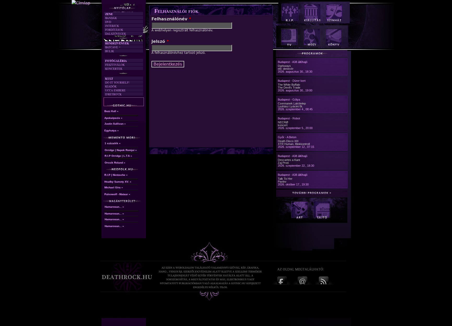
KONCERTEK (113, 69)
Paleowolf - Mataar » (117, 194)
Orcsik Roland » (115, 162)
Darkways (284, 65)
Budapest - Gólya (289, 99)
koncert (282, 125)
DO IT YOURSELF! (117, 82)
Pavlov (282, 181)
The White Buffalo (289, 84)
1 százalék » (113, 143)
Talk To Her (285, 178)
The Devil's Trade (289, 87)
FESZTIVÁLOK (115, 65)
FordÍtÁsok (114, 30)
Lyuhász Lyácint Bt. (290, 106)
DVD (108, 22)
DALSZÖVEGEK (115, 34)
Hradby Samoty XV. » (117, 181)
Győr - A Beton (287, 137)
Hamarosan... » (114, 206)
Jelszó (160, 41)
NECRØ (283, 122)
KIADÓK (111, 86)
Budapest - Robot (289, 118)
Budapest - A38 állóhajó (292, 61)
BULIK (109, 51)
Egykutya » (111, 130)
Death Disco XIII (288, 141)
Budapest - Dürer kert (292, 80)
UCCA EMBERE (115, 90)
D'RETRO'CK (113, 94)
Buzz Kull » (111, 111)
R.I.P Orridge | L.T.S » (118, 155)
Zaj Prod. (283, 162)
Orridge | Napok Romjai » (121, 150)
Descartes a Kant (289, 159)
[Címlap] (81, 3)
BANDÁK (111, 18)
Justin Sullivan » (115, 123)
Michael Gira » (113, 187)
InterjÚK (112, 26)
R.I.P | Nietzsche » (116, 174)
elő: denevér (285, 68)
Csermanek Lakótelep (292, 103)
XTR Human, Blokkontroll (294, 143)
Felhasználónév (171, 18)
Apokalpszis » (113, 118)
